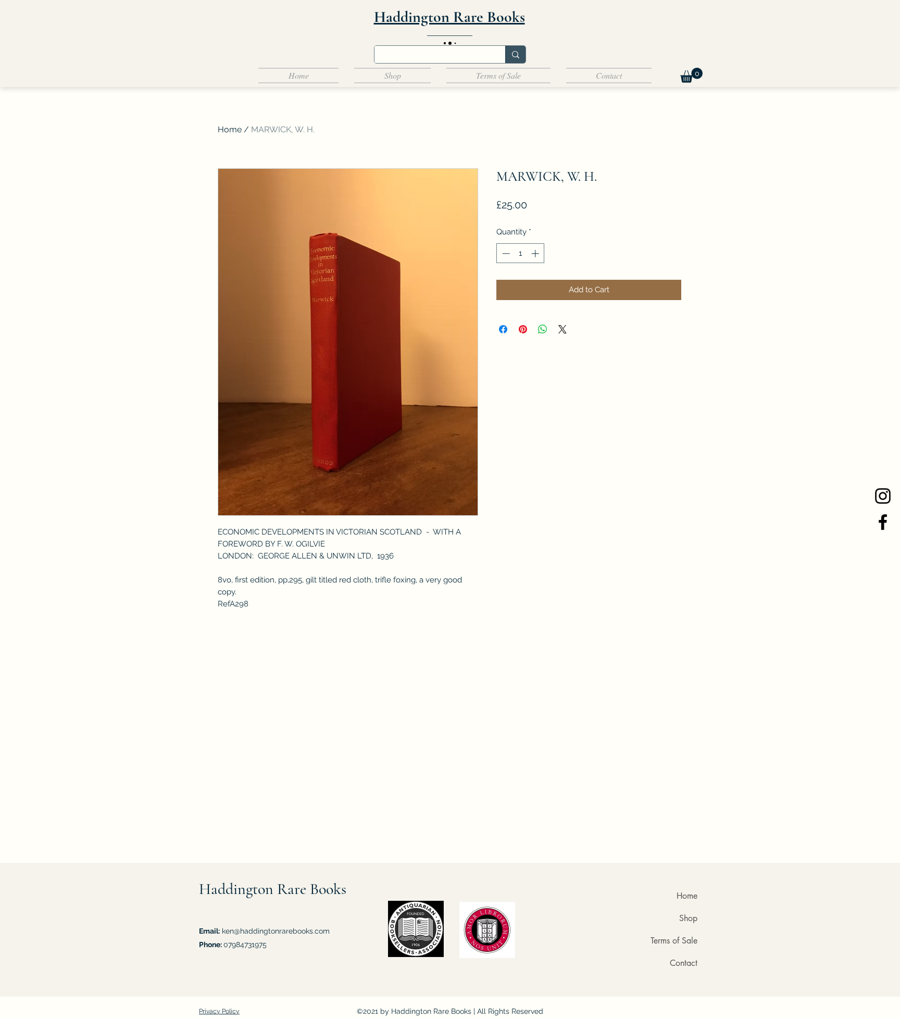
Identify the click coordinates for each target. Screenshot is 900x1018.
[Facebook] (882, 522)
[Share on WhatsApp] (542, 329)
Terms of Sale (674, 940)
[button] (691, 75)
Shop (688, 918)
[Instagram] (882, 496)
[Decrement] (505, 253)
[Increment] (536, 253)
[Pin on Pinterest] (523, 329)
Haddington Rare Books (272, 889)
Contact (683, 963)
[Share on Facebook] (503, 329)
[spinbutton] (520, 253)
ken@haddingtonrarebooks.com (276, 931)
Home (230, 129)
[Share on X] (562, 329)
